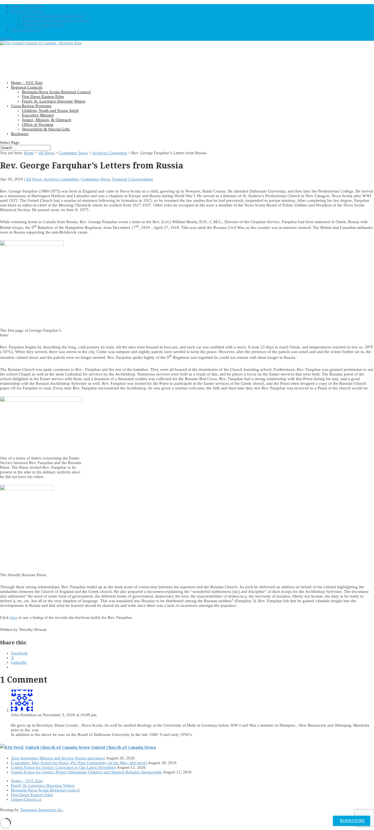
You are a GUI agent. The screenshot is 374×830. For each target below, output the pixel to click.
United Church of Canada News (123, 747)
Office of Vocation (37, 124)
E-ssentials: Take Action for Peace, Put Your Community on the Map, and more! (79, 763)
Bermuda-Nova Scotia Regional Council (56, 20)
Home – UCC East (26, 6)
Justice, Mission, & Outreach (46, 120)
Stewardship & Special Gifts (46, 129)
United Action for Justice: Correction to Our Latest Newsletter (63, 767)
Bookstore (19, 134)
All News (46, 153)
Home (29, 153)
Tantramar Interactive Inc (41, 810)
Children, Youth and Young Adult (50, 110)
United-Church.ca (26, 29)
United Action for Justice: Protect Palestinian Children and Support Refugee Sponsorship (86, 772)
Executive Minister (38, 115)
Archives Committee (109, 153)
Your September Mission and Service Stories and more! (58, 758)
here (14, 617)
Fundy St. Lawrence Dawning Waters (53, 15)
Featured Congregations (132, 179)
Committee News (73, 153)
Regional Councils (26, 11)
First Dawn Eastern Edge (43, 25)
